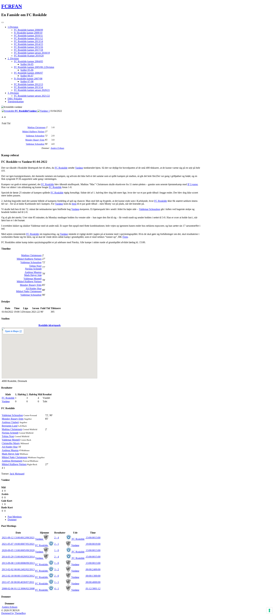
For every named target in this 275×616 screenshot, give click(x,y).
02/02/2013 (18, 569)
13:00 (92, 537)
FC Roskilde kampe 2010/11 (28, 35)
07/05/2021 (18, 544)
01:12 (92, 588)
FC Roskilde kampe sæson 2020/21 (32, 90)
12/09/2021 (18, 537)
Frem (125, 237)
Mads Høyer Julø (33, 275)
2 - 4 (56, 537)
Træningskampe (16, 101)
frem (74, 203)
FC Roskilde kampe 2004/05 (28, 61)
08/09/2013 (18, 563)
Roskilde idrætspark (50, 325)
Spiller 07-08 (26, 81)
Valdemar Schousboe (35, 136)
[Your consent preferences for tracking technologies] (269, 610)
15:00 (92, 556)
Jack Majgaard (17, 473)
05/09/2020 (18, 550)
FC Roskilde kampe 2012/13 (28, 84)
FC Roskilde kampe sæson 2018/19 (32, 52)
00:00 (92, 569)
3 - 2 (56, 569)
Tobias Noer (35, 266)
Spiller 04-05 (26, 64)
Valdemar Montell (33, 278)
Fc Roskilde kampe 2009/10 (28, 32)
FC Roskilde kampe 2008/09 (28, 30)
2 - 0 (56, 575)
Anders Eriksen (57, 148)
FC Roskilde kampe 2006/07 (28, 73)
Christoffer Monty (11, 443)
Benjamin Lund (10, 425)
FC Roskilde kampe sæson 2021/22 (32, 95)
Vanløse (79, 167)
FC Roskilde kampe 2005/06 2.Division (34, 67)
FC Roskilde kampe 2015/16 (28, 47)
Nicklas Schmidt (33, 268)
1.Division (13, 27)
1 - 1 (56, 582)
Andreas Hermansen (12, 460)
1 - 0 (56, 550)
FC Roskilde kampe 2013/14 (28, 41)
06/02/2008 (18, 588)
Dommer (12, 519)
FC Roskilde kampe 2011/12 (28, 38)
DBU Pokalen (15, 98)
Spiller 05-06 (26, 70)
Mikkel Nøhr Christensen (29, 291)
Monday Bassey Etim (34, 140)
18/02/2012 (18, 575)
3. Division (13, 93)
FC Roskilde (61, 167)
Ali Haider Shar (34, 288)
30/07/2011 (18, 582)
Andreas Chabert (10, 422)
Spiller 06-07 (26, 75)
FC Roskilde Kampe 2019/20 (29, 55)
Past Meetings (15, 516)
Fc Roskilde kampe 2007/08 (28, 78)
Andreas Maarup (33, 272)
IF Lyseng (192, 184)
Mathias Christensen (37, 127)
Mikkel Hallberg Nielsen (33, 131)
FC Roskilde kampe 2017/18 (28, 50)
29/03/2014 (18, 556)
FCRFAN (11, 6)
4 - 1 (56, 588)
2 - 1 (56, 544)
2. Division (13, 58)
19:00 (92, 544)
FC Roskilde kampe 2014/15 (28, 44)
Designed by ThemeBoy (13, 613)
